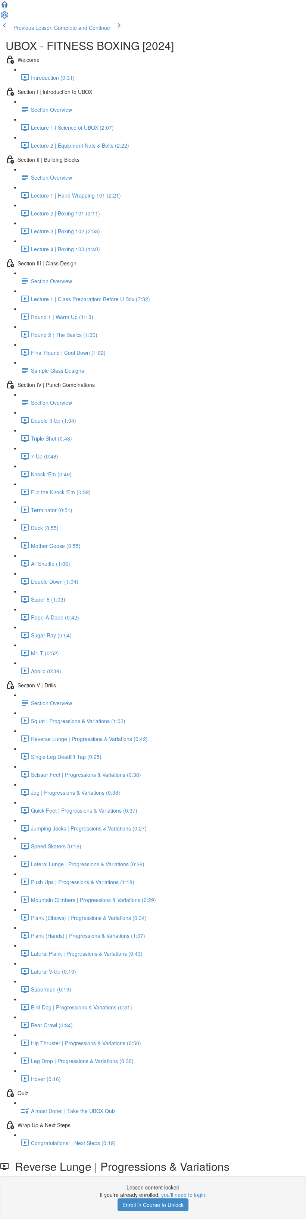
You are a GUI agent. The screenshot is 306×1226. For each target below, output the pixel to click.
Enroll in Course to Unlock (153, 1204)
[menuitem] (4, 17)
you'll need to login (183, 1194)
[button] (4, 6)
